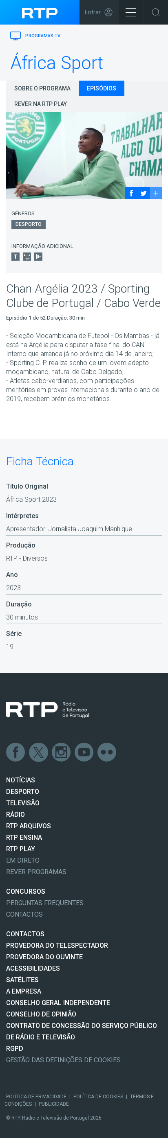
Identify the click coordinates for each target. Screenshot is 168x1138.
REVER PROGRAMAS (36, 872)
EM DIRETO (23, 860)
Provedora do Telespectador (57, 945)
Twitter (39, 752)
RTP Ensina (24, 837)
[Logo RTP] (47, 710)
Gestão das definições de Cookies (63, 1060)
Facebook (16, 752)
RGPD (14, 1048)
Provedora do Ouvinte (44, 957)
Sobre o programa (42, 88)
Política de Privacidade (36, 1097)
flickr (107, 752)
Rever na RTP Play (40, 104)
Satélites (22, 980)
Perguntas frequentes (45, 903)
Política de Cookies (98, 1097)
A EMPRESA (23, 991)
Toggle (156, 12)
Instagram (61, 752)
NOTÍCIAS (20, 780)
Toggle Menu (131, 12)
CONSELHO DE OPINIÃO (41, 1014)
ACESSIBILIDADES (33, 968)
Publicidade (54, 1104)
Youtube (84, 752)
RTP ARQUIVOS (28, 826)
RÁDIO (15, 814)
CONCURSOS (25, 891)
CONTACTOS (25, 934)
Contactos (24, 914)
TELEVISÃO (23, 803)
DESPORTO (22, 791)
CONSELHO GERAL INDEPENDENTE (58, 1003)
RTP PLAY (20, 849)
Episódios (101, 88)
